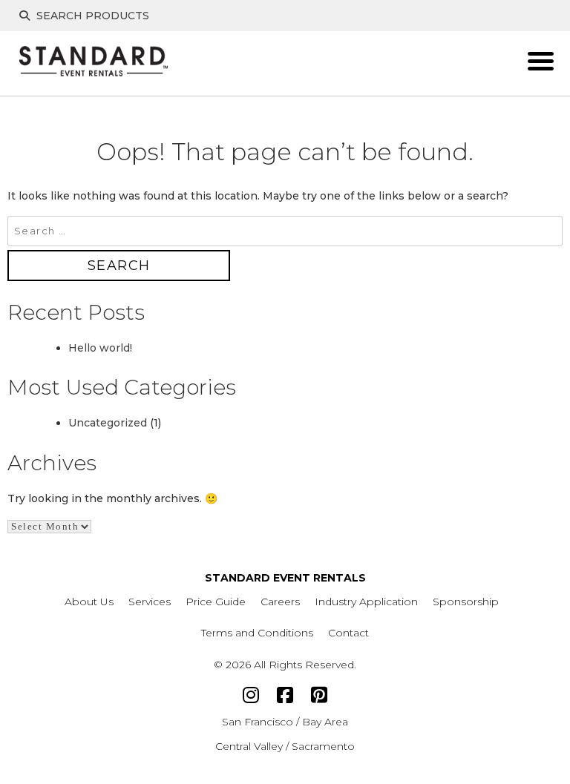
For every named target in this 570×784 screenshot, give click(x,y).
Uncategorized (107, 422)
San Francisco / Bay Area (285, 721)
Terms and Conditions (257, 632)
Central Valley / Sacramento (285, 746)
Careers (280, 601)
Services (149, 601)
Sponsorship (466, 601)
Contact (348, 632)
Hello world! (100, 348)
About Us (89, 601)
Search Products (91, 15)
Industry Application (366, 601)
